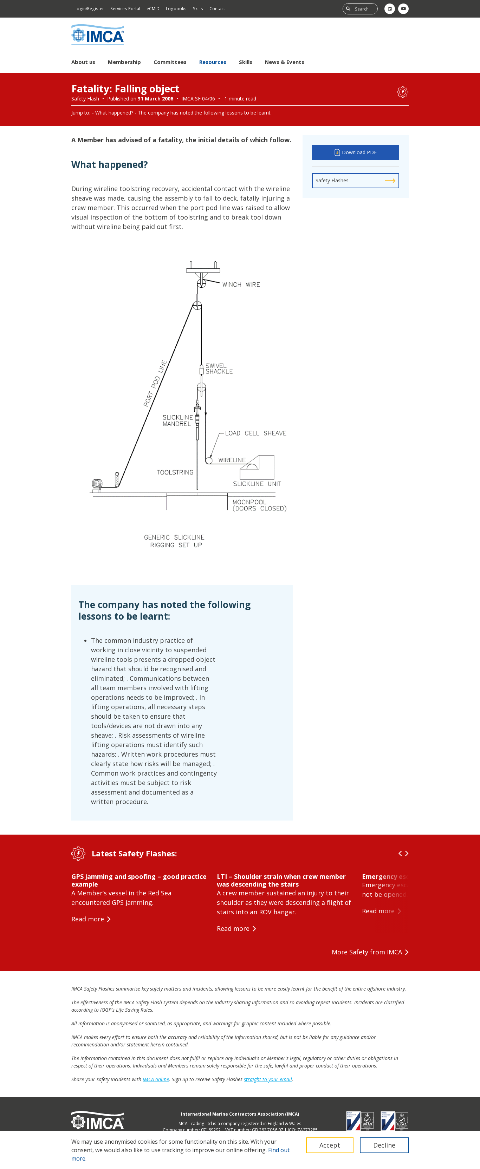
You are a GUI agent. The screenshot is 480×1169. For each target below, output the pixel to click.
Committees (170, 61)
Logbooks (176, 9)
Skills (198, 9)
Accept (329, 1145)
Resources (212, 61)
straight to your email (268, 1079)
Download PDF (359, 152)
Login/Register (89, 9)
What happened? (114, 112)
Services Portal (125, 9)
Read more (87, 919)
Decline (384, 1145)
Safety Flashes (332, 180)
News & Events (284, 61)
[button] (400, 853)
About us (83, 61)
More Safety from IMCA (367, 952)
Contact (217, 9)
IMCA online (156, 1079)
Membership (124, 61)
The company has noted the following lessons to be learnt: (205, 112)
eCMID (153, 9)
